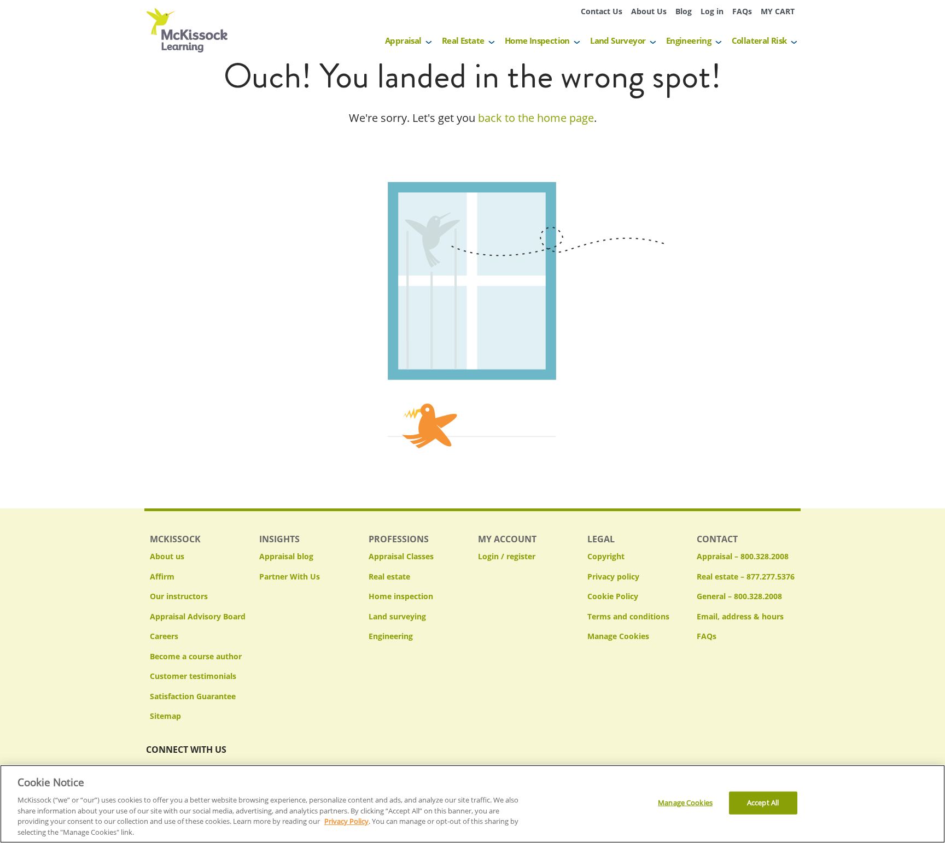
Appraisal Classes (401, 556)
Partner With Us (289, 576)
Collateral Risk (759, 40)
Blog (683, 11)
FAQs (742, 11)
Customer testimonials (193, 676)
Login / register (506, 556)
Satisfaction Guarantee (193, 696)
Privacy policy (613, 576)
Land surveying (397, 616)
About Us (649, 11)
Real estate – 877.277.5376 (746, 576)
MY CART (778, 11)
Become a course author (196, 656)
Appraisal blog (286, 556)
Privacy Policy (346, 821)
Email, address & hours (740, 616)
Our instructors (179, 596)
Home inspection (401, 596)
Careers (164, 636)
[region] (472, 804)
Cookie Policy (612, 596)
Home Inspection (537, 40)
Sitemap (165, 716)
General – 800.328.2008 (739, 596)
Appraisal (403, 40)
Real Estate (463, 40)
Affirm (162, 576)
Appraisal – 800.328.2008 (743, 556)
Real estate (389, 576)
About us (167, 556)
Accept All (763, 802)
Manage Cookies (618, 637)
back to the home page (536, 117)
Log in (712, 11)
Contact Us (601, 11)
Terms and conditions (628, 616)
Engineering (688, 40)
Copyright (606, 556)
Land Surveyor (617, 40)
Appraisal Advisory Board (198, 616)
